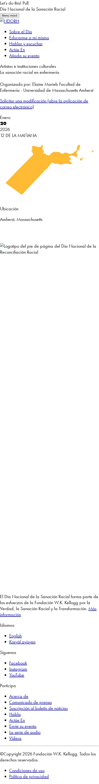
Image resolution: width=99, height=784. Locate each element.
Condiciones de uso (26, 770)
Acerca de (18, 696)
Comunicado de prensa (30, 702)
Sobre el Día (20, 32)
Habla (15, 714)
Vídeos (15, 738)
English (15, 636)
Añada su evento (24, 56)
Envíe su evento (22, 726)
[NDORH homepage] (9, 21)
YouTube (16, 675)
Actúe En (17, 50)
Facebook (18, 663)
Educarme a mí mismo (29, 38)
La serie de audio (25, 732)
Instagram (18, 669)
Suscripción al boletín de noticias (38, 708)
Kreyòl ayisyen (22, 642)
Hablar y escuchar (26, 44)
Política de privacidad (29, 776)
